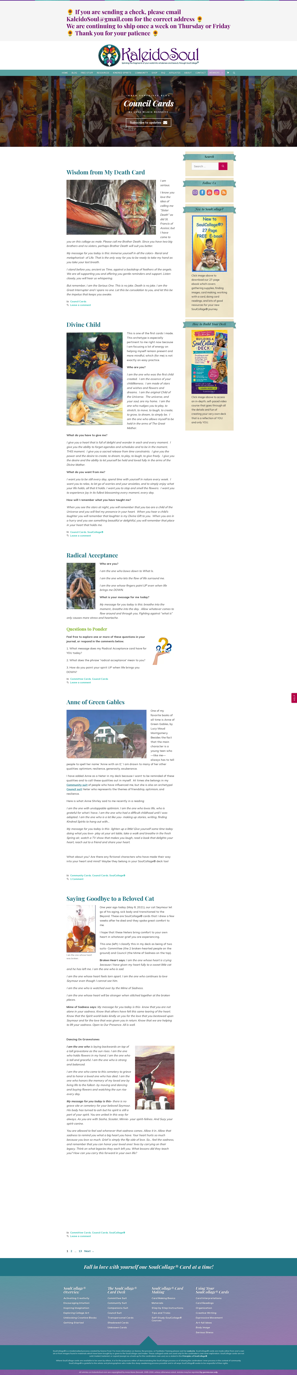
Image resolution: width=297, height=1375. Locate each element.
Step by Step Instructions (167, 1307)
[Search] (223, 166)
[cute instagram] (216, 193)
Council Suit (115, 1312)
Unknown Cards (117, 1327)
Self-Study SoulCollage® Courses (167, 1319)
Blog (74, 73)
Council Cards (78, 301)
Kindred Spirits (122, 73)
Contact (201, 73)
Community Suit (117, 1302)
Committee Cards (80, 678)
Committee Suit (117, 1298)
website (191, 1351)
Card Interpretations (209, 1298)
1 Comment (77, 879)
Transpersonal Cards (120, 1317)
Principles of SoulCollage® (194, 1356)
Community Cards (80, 875)
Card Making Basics (163, 1298)
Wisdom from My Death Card (106, 172)
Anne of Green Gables (96, 702)
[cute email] (195, 193)
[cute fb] (202, 193)
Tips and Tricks (161, 1312)
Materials (157, 1302)
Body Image (203, 1327)
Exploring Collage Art (76, 1312)
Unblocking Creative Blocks (80, 1317)
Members (215, 73)
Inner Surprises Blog (148, 95)
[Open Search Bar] (234, 73)
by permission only (209, 1372)
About (188, 73)
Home (65, 73)
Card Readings (205, 1302)
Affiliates (175, 73)
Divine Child (84, 324)
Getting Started (73, 1322)
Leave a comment (80, 305)
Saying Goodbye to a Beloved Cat (110, 898)
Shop (154, 73)
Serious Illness (204, 1332)
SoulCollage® (95, 532)
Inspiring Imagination (76, 1307)
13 (80, 1251)
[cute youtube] (209, 193)
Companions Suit (118, 1307)
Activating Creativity (76, 1298)
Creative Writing (206, 1312)
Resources (103, 73)
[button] (294, 698)
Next (89, 1251)
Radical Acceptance (92, 555)
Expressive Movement (209, 1317)
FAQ (163, 73)
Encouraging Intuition (76, 1302)
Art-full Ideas (204, 1322)
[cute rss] (224, 193)
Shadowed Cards (118, 1322)
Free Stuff (87, 73)
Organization (204, 1307)
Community (141, 73)
